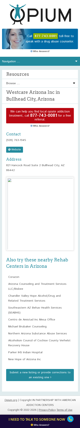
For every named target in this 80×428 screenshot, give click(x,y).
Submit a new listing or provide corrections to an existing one (40, 374)
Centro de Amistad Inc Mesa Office (31, 320)
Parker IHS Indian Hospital (25, 352)
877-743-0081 (43, 116)
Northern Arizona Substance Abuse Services (37, 334)
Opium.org (40, 14)
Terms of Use (64, 410)
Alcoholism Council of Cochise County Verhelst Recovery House (39, 342)
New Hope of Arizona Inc (24, 359)
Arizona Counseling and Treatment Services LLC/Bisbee (37, 286)
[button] (40, 209)
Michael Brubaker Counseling (27, 327)
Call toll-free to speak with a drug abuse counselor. (50, 39)
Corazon (13, 277)
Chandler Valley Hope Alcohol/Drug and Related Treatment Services (34, 298)
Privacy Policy (47, 410)
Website (15, 150)
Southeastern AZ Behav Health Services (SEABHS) (35, 310)
